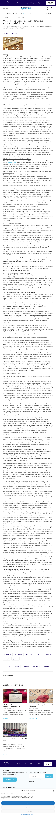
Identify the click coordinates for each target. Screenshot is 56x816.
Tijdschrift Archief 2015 (17, 13)
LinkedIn (27, 666)
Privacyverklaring (30, 814)
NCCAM (29, 654)
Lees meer (7, 718)
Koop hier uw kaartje (51, 3)
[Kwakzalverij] (26, 8)
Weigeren (28, 807)
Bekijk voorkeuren (28, 811)
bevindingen (7, 654)
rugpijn (6, 659)
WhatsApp (36, 666)
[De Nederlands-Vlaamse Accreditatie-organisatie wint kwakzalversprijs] (15, 696)
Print (6, 33)
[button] (54, 790)
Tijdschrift (9, 13)
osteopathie (47, 654)
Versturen (49, 776)
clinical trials (18, 654)
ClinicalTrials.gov (11, 162)
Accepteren (28, 803)
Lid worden (9, 780)
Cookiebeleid (24, 814)
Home (4, 13)
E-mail (14, 33)
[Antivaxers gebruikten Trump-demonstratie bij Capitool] (15, 730)
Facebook (17, 666)
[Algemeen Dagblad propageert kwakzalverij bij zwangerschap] (41, 696)
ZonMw (15, 659)
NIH (38, 654)
